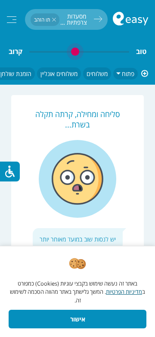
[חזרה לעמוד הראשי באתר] (130, 20)
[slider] (79, 51)
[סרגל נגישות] (10, 171)
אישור (77, 319)
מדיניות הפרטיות (124, 292)
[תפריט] (11, 20)
